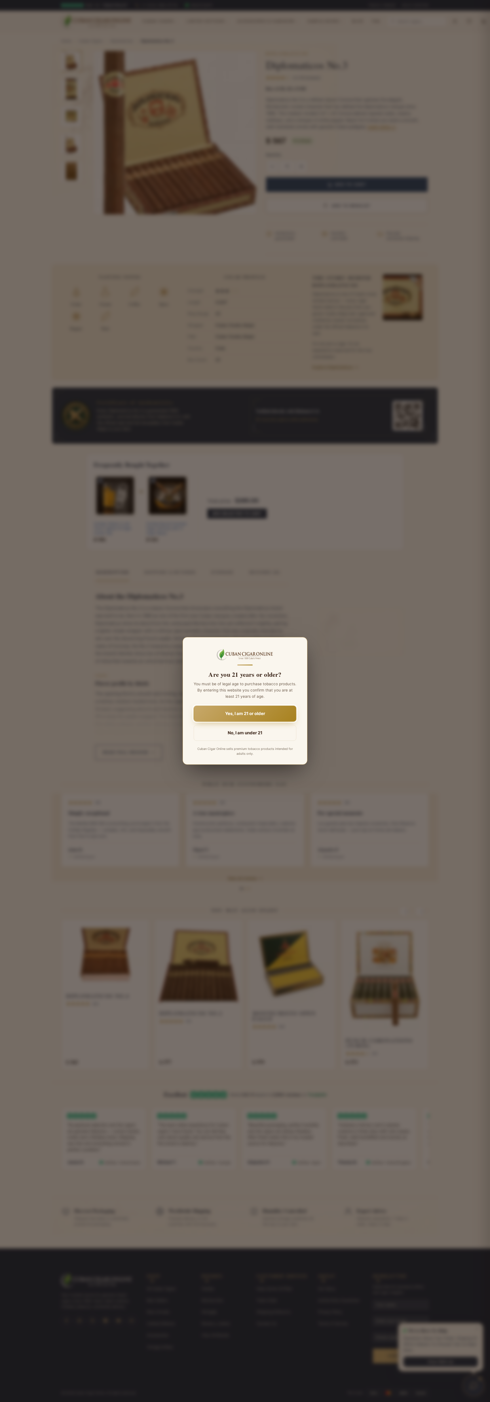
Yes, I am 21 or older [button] (245, 713)
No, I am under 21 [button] (245, 733)
